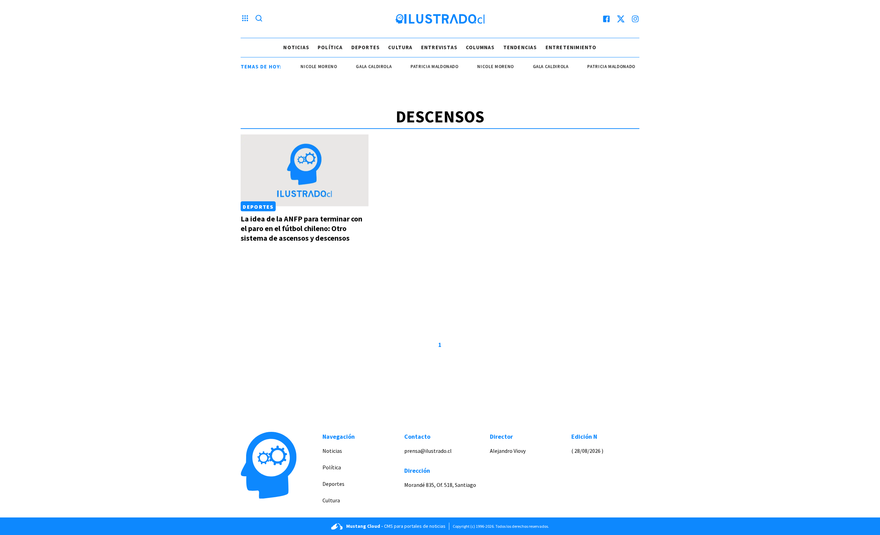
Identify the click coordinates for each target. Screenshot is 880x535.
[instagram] (635, 19)
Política (330, 47)
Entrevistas (439, 47)
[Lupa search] (259, 19)
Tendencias (520, 47)
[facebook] (606, 19)
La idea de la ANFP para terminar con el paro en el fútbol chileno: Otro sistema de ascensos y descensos (301, 228)
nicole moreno (311, 66)
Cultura (400, 47)
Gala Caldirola (366, 66)
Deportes (365, 47)
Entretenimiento (571, 47)
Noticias (296, 47)
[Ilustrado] (440, 19)
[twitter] (621, 19)
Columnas (480, 47)
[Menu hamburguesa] (245, 19)
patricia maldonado (427, 66)
